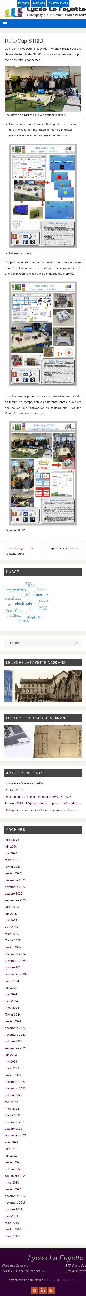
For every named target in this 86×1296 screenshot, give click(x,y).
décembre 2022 (15, 1081)
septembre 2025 (16, 900)
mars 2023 (12, 1068)
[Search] (77, 644)
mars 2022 (12, 1108)
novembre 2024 (15, 960)
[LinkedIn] (43, 1290)
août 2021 (11, 1142)
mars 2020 (12, 1182)
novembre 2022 (15, 1088)
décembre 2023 (15, 1028)
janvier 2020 (13, 1189)
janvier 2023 (13, 1075)
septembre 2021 (16, 1135)
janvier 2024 (13, 1021)
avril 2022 (11, 1101)
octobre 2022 (13, 1095)
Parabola (50, 1280)
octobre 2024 (13, 967)
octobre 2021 (13, 1128)
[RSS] (51, 1290)
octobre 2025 (13, 893)
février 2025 (13, 940)
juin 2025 (11, 913)
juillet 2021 (12, 1149)
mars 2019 (12, 1222)
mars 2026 (12, 860)
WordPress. (68, 1280)
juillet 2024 (12, 981)
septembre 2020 (16, 1175)
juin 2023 (11, 1054)
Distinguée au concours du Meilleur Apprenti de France (41, 810)
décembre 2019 (15, 1196)
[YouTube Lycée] (34, 1290)
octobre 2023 (13, 1041)
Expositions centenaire (65, 548)
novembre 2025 (15, 886)
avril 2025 (11, 927)
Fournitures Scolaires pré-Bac (24, 783)
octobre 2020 (13, 1169)
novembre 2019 (15, 1202)
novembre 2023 (15, 1034)
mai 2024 (11, 994)
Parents (38, 3)
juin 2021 (11, 1155)
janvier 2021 (13, 1162)
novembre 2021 (15, 1122)
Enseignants (58, 3)
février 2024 (13, 1014)
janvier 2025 (13, 947)
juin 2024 (11, 987)
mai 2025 (11, 920)
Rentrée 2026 (14, 790)
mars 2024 (12, 1007)
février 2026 (13, 866)
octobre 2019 (13, 1209)
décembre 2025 (15, 880)
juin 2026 (11, 846)
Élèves (23, 3)
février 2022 (13, 1115)
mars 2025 (12, 933)
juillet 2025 (12, 907)
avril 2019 (11, 1216)
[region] (43, 686)
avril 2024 (11, 1001)
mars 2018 (12, 1236)
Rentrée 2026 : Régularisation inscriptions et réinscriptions (43, 803)
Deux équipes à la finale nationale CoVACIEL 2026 (38, 796)
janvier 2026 (13, 873)
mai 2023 (11, 1061)
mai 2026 (11, 853)
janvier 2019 (13, 1229)
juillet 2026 (12, 839)
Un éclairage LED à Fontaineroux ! (19, 550)
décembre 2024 (15, 954)
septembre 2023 (16, 1048)
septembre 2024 (16, 974)
